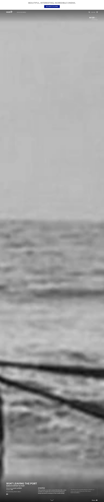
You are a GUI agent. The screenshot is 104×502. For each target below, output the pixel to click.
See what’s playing (52, 6)
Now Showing (21, 12)
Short (15, 491)
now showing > (75, 492)
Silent (19, 491)
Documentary (10, 491)
